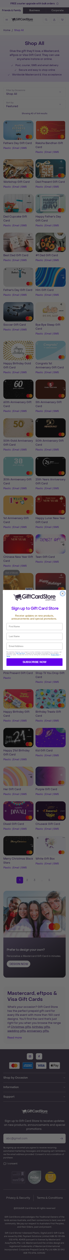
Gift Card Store (20, 653)
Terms (8, 656)
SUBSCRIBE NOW (35, 661)
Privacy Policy (55, 655)
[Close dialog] (62, 593)
